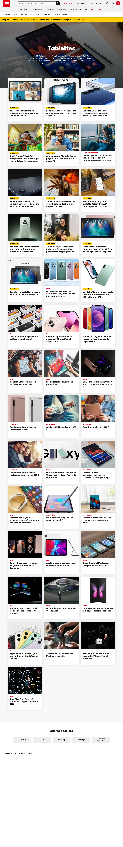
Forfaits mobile (37, 9)
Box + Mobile (61, 9)
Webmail (112, 3)
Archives (6, 753)
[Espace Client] (117, 3)
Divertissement (47, 15)
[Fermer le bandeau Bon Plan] (121, 20)
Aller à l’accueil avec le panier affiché (107, 3)
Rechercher (58, 3)
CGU (14, 753)
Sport (37, 15)
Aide (91, 3)
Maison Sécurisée (75, 9)
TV (86, 9)
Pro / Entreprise (82, 3)
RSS (30, 753)
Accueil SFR (6, 3)
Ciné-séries (23, 15)
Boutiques (99, 3)
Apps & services (69, 3)
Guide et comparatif (61, 15)
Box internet (24, 9)
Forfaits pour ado (97, 9)
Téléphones (50, 9)
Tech (31, 15)
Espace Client (118, 3)
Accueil (14, 15)
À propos (22, 753)
